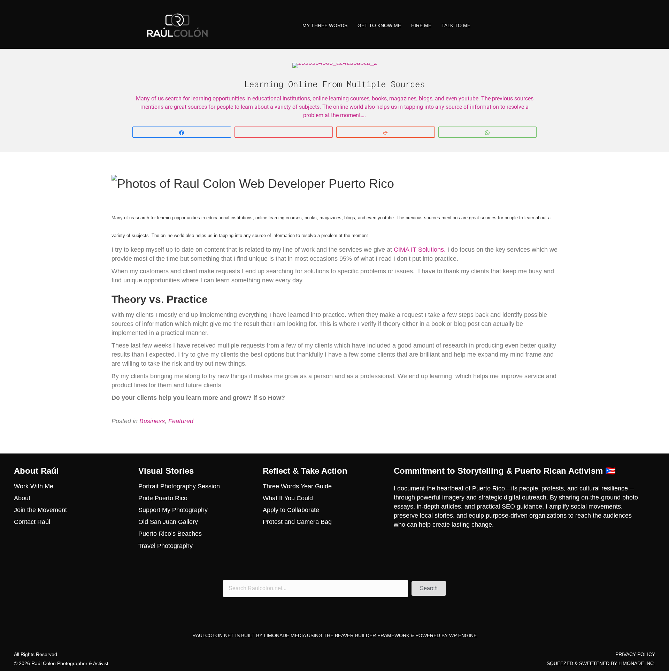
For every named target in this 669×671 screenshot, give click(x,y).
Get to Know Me (379, 25)
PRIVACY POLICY (635, 654)
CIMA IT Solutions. (420, 249)
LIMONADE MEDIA (285, 635)
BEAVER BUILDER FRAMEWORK (372, 635)
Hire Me (421, 25)
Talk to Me (455, 25)
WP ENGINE (463, 635)
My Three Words (324, 25)
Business (152, 421)
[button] (429, 588)
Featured (180, 421)
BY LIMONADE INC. (633, 663)
